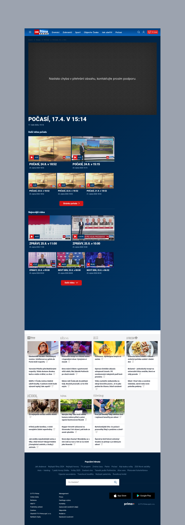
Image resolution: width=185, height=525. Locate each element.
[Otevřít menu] (30, 32)
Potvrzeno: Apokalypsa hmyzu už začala (108, 357)
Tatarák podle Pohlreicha (105, 470)
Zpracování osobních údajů (68, 507)
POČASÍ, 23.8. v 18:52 (39, 191)
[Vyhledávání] (138, 32)
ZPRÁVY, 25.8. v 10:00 (86, 243)
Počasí (119, 33)
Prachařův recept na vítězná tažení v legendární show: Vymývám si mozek (76, 359)
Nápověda (62, 510)
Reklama (33, 500)
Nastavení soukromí (66, 517)
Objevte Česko (91, 33)
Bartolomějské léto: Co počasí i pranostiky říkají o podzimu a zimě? (109, 428)
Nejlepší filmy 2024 (56, 466)
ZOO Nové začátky (142, 466)
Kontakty (62, 504)
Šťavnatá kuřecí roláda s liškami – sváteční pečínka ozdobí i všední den (141, 359)
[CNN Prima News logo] (41, 32)
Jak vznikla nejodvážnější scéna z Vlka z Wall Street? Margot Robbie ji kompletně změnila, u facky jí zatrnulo (42, 443)
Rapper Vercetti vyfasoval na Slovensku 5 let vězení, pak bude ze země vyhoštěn (76, 429)
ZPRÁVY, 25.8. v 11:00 (43, 243)
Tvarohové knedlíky (86, 474)
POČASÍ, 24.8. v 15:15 (86, 164)
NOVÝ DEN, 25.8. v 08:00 (69, 270)
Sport (78, 33)
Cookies (33, 510)
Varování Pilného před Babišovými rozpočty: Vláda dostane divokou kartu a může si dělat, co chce (42, 371)
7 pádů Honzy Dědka (60, 470)
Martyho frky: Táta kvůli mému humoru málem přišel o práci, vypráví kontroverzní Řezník (74, 417)
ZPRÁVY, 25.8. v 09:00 (39, 270)
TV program (86, 466)
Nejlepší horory (72, 466)
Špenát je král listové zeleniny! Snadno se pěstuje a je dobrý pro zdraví (108, 441)
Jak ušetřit (107, 33)
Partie (107, 466)
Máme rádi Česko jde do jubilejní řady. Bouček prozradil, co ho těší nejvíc (75, 383)
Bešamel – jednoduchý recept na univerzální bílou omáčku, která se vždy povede (141, 371)
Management (63, 493)
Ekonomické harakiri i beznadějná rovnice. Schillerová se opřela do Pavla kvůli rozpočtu (42, 359)
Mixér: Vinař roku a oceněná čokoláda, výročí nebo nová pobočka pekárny (139, 383)
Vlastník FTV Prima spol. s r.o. (40, 514)
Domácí (55, 33)
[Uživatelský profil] (143, 32)
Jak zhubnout (40, 466)
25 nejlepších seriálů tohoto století (43, 414)
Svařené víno (87, 470)
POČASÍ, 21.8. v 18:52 (97, 191)
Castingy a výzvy (65, 500)
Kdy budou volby (126, 466)
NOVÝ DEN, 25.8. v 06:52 (98, 270)
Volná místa (34, 497)
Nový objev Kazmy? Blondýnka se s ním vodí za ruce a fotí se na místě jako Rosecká (76, 441)
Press (61, 497)
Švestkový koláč (119, 474)
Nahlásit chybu (35, 517)
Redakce (62, 514)
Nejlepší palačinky (103, 474)
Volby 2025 (75, 470)
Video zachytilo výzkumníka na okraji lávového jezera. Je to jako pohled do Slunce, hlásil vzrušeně (108, 383)
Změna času (97, 466)
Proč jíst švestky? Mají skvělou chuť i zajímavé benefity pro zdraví (109, 415)
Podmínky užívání (36, 507)
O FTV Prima (34, 493)
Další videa (70, 282)
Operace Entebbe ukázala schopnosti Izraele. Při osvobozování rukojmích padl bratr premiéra (108, 373)
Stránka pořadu (70, 203)
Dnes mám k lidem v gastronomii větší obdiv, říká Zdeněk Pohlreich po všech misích (75, 371)
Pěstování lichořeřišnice (137, 470)
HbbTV (32, 504)
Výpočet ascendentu (67, 474)
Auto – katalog (44, 470)
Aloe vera (121, 470)
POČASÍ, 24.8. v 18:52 (43, 164)
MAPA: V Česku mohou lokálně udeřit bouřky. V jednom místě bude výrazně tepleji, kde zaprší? (43, 383)
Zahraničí (67, 33)
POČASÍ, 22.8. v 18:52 (68, 191)
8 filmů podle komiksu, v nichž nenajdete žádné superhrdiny (41, 428)
